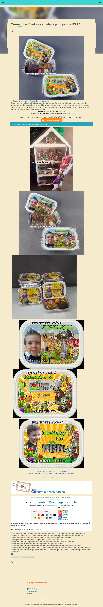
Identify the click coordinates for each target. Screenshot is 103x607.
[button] (12, 31)
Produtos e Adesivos (33, 590)
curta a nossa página (51, 492)
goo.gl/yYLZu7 (49, 117)
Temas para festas (32, 591)
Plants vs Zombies (55, 105)
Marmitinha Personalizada (39, 101)
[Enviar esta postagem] (12, 554)
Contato (29, 593)
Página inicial (31, 588)
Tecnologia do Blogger (52, 600)
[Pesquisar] (100, 2)
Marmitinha (15, 557)
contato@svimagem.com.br (57, 502)
